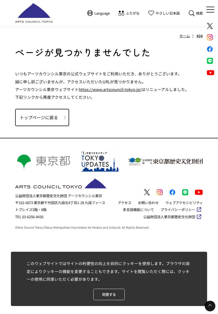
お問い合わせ (148, 202)
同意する (109, 294)
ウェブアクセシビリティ (184, 202)
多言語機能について (138, 209)
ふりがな (133, 13)
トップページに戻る (39, 117)
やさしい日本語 (168, 13)
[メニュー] (210, 10)
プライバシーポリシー (178, 209)
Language (102, 13)
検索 (199, 13)
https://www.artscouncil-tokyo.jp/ (110, 89)
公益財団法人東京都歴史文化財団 (169, 216)
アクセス (124, 202)
